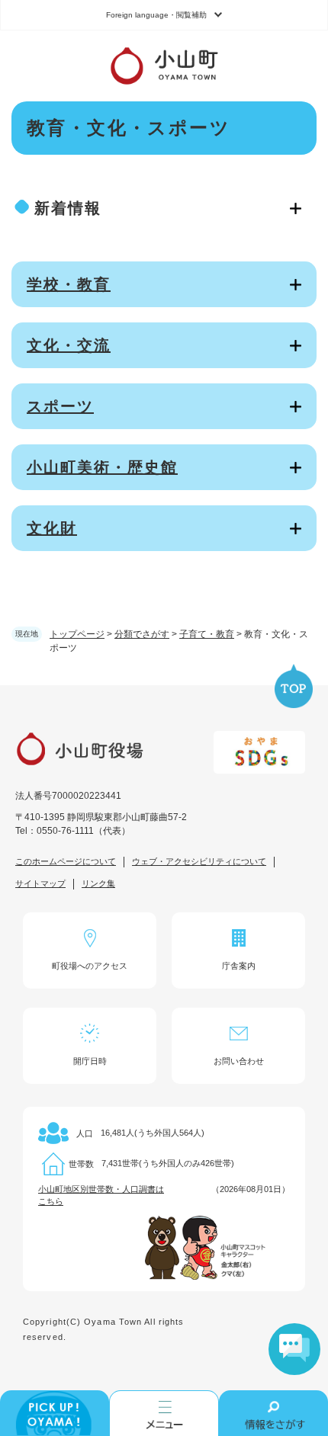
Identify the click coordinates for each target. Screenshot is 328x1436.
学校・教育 (69, 284)
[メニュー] (163, 1413)
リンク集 (98, 883)
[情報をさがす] (273, 1413)
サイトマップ (40, 883)
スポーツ (60, 406)
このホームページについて (65, 861)
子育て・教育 (206, 634)
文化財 (52, 528)
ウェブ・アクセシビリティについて (199, 861)
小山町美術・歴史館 (102, 467)
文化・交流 (69, 345)
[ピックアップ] (54, 1413)
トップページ (77, 634)
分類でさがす (141, 634)
